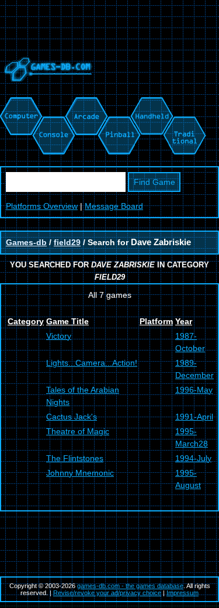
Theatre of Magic (77, 431)
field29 (67, 242)
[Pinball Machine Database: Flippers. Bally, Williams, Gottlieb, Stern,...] (118, 103)
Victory (58, 336)
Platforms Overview (42, 206)
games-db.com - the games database (130, 585)
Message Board (114, 206)
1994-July (193, 458)
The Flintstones (74, 458)
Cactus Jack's (71, 416)
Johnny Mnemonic (80, 473)
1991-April (194, 416)
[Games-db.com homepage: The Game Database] (46, 90)
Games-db (26, 242)
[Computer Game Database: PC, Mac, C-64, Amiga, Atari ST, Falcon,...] (19, 103)
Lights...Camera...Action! (91, 362)
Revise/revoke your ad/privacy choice (107, 592)
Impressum (182, 592)
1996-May (194, 389)
